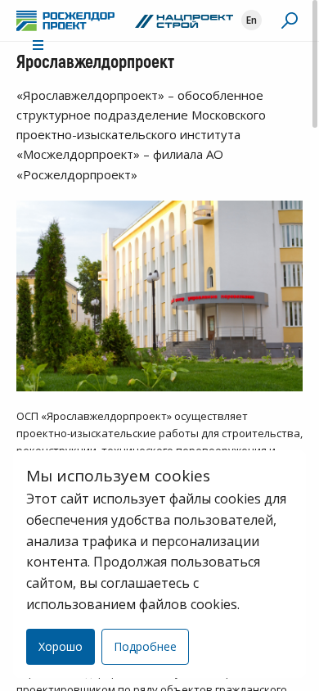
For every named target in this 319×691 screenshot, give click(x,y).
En (251, 20)
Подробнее (145, 646)
